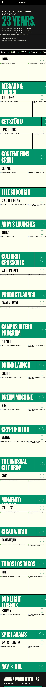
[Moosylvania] (22, 2)
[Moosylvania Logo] (2, 2)
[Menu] (43, 2)
